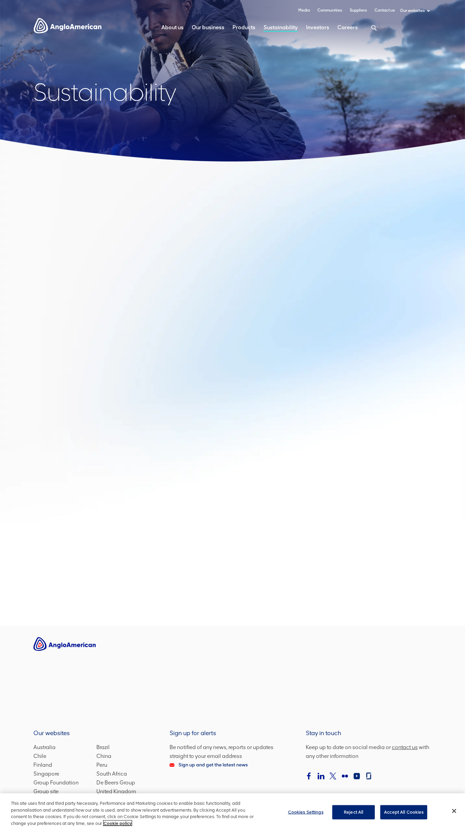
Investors (317, 27)
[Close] (454, 810)
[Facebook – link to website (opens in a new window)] (309, 776)
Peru (101, 765)
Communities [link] (232, 440)
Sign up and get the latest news (213, 765)
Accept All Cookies (403, 812)
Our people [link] (96, 440)
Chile (39, 756)
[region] (232, 811)
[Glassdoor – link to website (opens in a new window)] (368, 776)
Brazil (103, 747)
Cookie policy (117, 823)
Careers (347, 27)
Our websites (412, 10)
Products (244, 27)
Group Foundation (56, 782)
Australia (44, 747)
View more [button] (232, 576)
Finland (42, 765)
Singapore (46, 773)
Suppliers (358, 10)
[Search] (370, 31)
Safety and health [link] (369, 304)
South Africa (111, 773)
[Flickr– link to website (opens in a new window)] (344, 776)
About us (172, 27)
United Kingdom (116, 791)
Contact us (384, 10)
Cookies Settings (305, 812)
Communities (329, 10)
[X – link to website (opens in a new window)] (333, 776)
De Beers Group (115, 782)
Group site (46, 791)
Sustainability (280, 27)
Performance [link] (232, 304)
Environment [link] (369, 440)
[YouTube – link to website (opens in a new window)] (356, 776)
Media (304, 10)
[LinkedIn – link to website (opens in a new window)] (321, 776)
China (103, 756)
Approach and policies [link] (96, 304)
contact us (405, 747)
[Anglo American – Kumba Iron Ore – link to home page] (67, 25)
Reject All (353, 812)
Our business (208, 27)
